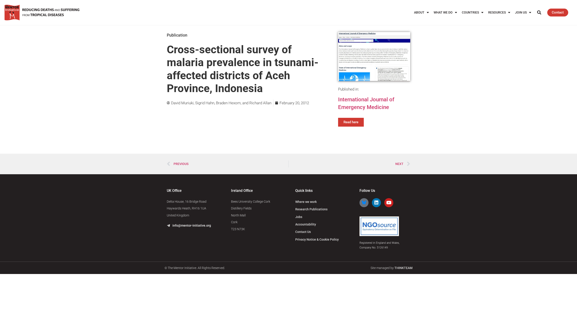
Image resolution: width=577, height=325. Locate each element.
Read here (350, 122)
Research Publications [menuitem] (311, 209)
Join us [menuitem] (521, 12)
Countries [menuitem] (470, 12)
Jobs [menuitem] (298, 217)
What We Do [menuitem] (443, 12)
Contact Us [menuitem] (303, 232)
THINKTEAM (403, 268)
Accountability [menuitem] (305, 224)
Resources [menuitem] (497, 12)
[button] (539, 12)
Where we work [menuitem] (306, 202)
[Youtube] (388, 202)
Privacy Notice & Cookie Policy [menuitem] (317, 239)
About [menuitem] (419, 12)
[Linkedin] (376, 202)
